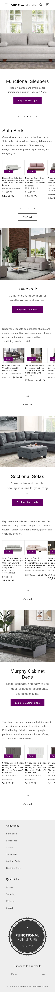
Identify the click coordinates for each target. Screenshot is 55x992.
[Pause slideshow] (51, 116)
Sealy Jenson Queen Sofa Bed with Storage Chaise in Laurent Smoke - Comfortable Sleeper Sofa (12, 563)
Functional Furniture (22, 986)
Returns (10, 901)
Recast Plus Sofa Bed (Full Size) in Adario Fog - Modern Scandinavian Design (13, 181)
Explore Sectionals (27, 502)
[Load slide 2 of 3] (27, 116)
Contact (10, 887)
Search (10, 908)
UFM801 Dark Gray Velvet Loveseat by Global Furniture (11, 368)
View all (27, 216)
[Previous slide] (18, 116)
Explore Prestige (27, 100)
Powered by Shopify (39, 986)
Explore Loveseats (27, 309)
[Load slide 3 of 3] (31, 116)
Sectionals (11, 854)
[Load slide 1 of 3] (24, 116)
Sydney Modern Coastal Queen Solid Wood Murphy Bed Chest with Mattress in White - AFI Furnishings (36, 767)
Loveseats (11, 840)
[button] (6, 5)
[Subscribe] (43, 974)
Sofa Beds (11, 833)
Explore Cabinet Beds (27, 703)
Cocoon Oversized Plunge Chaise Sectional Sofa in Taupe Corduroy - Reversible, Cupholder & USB (36, 563)
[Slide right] (34, 208)
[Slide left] (20, 208)
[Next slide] (36, 116)
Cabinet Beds (13, 861)
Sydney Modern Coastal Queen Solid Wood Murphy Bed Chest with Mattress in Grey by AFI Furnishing (13, 767)
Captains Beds (13, 868)
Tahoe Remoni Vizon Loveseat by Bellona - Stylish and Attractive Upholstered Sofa (35, 369)
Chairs (9, 847)
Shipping (10, 894)
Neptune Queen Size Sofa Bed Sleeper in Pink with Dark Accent (35, 180)
